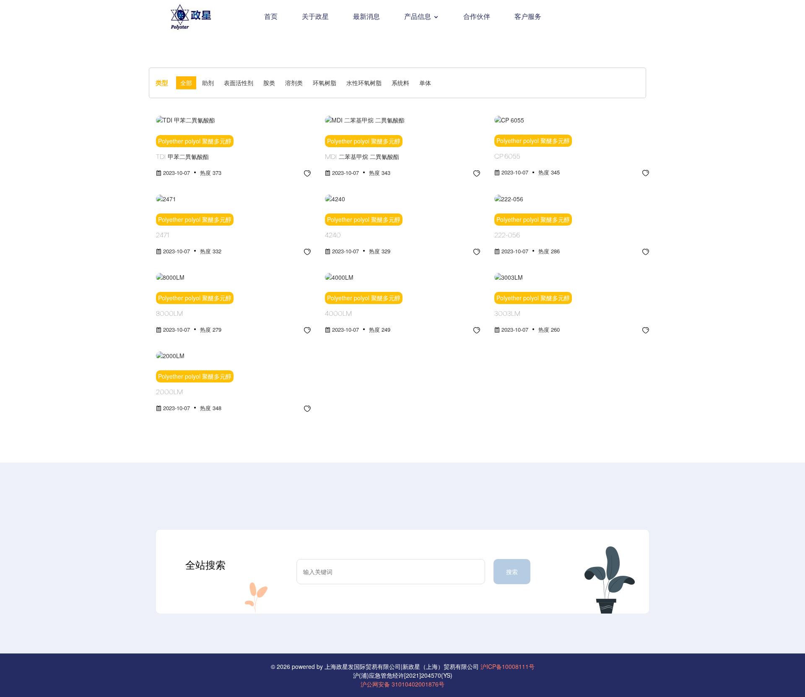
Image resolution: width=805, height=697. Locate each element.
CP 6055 (507, 157)
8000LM (169, 314)
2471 (162, 236)
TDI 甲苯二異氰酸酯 (182, 157)
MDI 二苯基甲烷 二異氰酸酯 (362, 157)
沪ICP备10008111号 (507, 666)
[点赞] (307, 172)
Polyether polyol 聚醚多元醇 (194, 141)
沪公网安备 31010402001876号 (402, 684)
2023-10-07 (176, 173)
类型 (162, 82)
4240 (333, 236)
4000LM (338, 314)
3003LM (507, 314)
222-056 (507, 236)
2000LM (169, 392)
